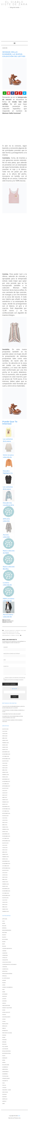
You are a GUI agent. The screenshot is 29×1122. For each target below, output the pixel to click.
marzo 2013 (5, 909)
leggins (4, 998)
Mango (4, 1003)
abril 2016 (4, 824)
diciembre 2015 (5, 833)
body (3, 943)
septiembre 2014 (6, 868)
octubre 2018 (5, 756)
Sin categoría (5, 1064)
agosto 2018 (5, 760)
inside (3, 991)
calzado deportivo (7, 948)
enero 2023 (5, 745)
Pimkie (3, 1037)
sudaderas (5, 1073)
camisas (4, 950)
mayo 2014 (4, 877)
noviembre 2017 (6, 781)
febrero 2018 (5, 774)
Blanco (4, 934)
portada (4, 1039)
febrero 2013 (5, 911)
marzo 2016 (5, 827)
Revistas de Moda (6, 1053)
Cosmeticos (5, 969)
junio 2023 (4, 733)
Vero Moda (5, 1092)
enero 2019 (5, 749)
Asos (3, 921)
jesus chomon (7, 619)
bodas (3, 941)
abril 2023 (4, 738)
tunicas (4, 1087)
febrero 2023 (5, 742)
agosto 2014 (5, 870)
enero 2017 (5, 804)
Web (4, 659)
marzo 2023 (5, 740)
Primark (4, 1042)
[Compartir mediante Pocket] (8, 93)
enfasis (4, 980)
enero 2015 (5, 859)
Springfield (5, 1069)
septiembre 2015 (6, 840)
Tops (3, 1083)
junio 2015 (4, 847)
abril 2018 (4, 770)
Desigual (4, 975)
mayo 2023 (4, 735)
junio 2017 (4, 792)
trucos (4, 1085)
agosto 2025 (5, 729)
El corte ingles (6, 978)
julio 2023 (4, 731)
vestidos (4, 1094)
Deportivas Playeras (7, 973)
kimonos (4, 996)
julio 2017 (4, 790)
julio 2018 (4, 763)
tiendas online (6, 1078)
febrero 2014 (5, 884)
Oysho (4, 1019)
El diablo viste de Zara (14, 3)
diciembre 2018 (5, 751)
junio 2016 (4, 820)
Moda (3, 1010)
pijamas (4, 1035)
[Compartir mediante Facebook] (12, 93)
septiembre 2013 (6, 895)
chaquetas (5, 959)
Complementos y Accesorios (9, 964)
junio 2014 (4, 874)
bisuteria (4, 932)
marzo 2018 (5, 772)
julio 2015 (4, 845)
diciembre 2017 (5, 779)
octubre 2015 (5, 838)
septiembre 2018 (6, 758)
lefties (11, 622)
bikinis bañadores (6, 930)
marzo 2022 (5, 747)
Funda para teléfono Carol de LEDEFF (11, 714)
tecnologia (5, 1076)
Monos (4, 1014)
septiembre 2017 (6, 786)
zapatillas (4, 1099)
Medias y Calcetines (7, 1007)
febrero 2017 (5, 802)
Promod (4, 1044)
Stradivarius (5, 1071)
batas (3, 923)
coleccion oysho (6, 962)
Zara (3, 1103)
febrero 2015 (5, 856)
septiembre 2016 (6, 813)
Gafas (3, 985)
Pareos (4, 1028)
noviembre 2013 (6, 890)
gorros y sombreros (7, 987)
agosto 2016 (5, 815)
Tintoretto (5, 1080)
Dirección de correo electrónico (11, 653)
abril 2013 (4, 906)
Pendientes (5, 1030)
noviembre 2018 (6, 754)
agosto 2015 (5, 843)
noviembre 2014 (6, 863)
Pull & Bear (5, 1046)
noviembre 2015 (6, 836)
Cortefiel (4, 966)
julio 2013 (4, 900)
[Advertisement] (14, 24)
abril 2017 (4, 797)
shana (3, 1062)
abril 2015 (4, 852)
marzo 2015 (5, 854)
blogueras (5, 939)
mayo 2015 (4, 849)
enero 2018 (5, 776)
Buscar (14, 696)
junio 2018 (4, 765)
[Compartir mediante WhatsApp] (4, 93)
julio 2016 (4, 817)
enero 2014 (5, 886)
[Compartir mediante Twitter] (24, 93)
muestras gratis (6, 1016)
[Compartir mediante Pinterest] (20, 93)
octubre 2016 (5, 811)
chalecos (4, 957)
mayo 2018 (4, 767)
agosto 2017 (5, 788)
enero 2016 (5, 831)
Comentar (5, 666)
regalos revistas (6, 1051)
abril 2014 (4, 879)
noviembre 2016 (6, 808)
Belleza (4, 925)
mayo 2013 (4, 904)
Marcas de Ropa (6, 1005)
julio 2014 (4, 872)
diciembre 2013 (5, 888)
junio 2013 (4, 902)
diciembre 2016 (5, 806)
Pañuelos (4, 1026)
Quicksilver (5, 1048)
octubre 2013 (5, 893)
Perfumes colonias (7, 1032)
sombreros (5, 1067)
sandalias (4, 1057)
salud (3, 1055)
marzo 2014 (5, 881)
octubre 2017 (5, 783)
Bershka (4, 928)
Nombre (5, 647)
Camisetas (4, 953)
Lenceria (4, 1000)
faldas (4, 982)
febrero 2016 (5, 829)
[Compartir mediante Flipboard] (16, 93)
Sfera (3, 1060)
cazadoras (5, 955)
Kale (19, 1115)
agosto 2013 (5, 897)
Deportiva (4, 971)
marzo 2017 (5, 799)
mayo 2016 (4, 822)
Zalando (4, 1096)
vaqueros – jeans (6, 1089)
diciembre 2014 (5, 861)
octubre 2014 (5, 865)
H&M (3, 989)
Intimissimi (4, 994)
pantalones (5, 1023)
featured (8, 622)
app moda (4, 918)
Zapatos (4, 1101)
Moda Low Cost (10, 620)
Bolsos (4, 946)
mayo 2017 (4, 795)
